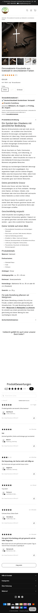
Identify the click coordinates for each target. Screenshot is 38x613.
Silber (5, 89)
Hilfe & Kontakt (7, 575)
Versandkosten (16, 82)
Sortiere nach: (22, 400)
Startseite (4, 17)
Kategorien (5, 581)
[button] (5, 61)
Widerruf (5, 591)
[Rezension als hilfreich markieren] (34, 418)
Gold (12, 89)
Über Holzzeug (7, 586)
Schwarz (20, 89)
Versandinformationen (12, 114)
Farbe (3, 86)
